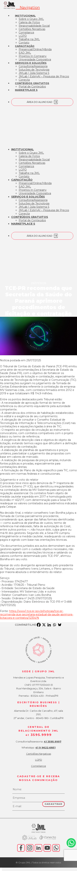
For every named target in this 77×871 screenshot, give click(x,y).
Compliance (38, 765)
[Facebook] (38, 624)
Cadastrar (53, 804)
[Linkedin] (49, 624)
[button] (28, 7)
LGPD (38, 759)
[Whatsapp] (54, 624)
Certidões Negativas (38, 753)
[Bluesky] (59, 624)
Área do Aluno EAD (39, 102)
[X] (44, 624)
